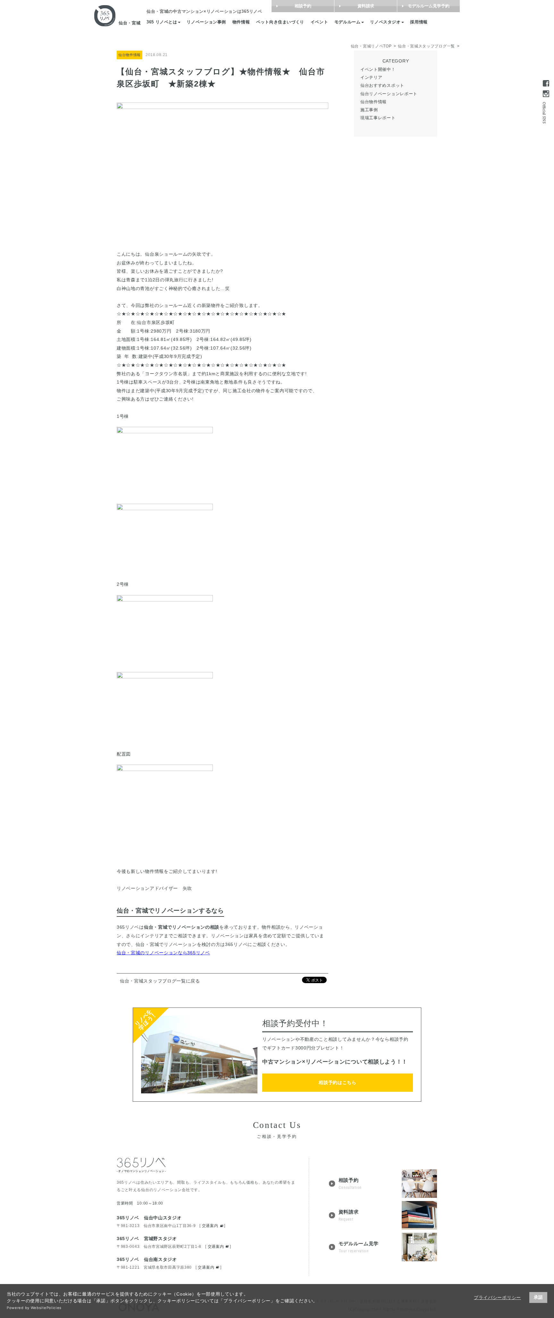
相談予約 (303, 6)
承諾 (538, 1297)
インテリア (371, 77)
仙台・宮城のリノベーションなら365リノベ (163, 952)
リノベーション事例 (206, 22)
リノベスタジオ (385, 22)
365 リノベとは (162, 22)
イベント (319, 22)
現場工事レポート (378, 117)
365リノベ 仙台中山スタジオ (149, 1217)
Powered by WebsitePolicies (34, 1308)
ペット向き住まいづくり (280, 22)
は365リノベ (204, 11)
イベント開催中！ (378, 69)
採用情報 (419, 22)
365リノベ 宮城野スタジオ (147, 1238)
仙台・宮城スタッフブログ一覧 (426, 46)
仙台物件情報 (373, 101)
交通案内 (210, 1225)
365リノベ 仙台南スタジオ (147, 1259)
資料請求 (365, 6)
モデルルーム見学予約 (428, 6)
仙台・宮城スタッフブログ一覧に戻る (160, 980)
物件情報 (241, 22)
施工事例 (369, 109)
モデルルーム (347, 22)
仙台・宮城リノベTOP (371, 46)
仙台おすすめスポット (382, 85)
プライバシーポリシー (497, 1297)
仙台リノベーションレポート (388, 93)
